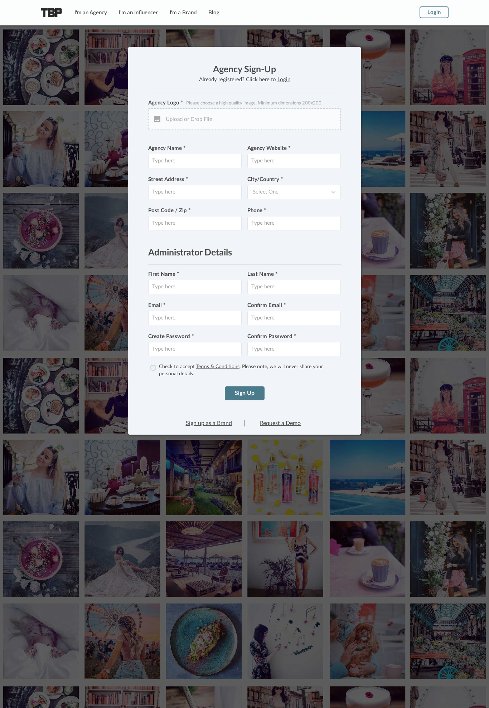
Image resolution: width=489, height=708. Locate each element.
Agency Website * (268, 148)
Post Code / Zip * (169, 210)
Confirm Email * (266, 305)
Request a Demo (280, 423)
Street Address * (168, 179)
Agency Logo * (235, 103)
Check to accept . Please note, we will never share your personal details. (241, 370)
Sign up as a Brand (209, 423)
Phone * (256, 210)
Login (434, 12)
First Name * (163, 274)
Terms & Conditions (217, 366)
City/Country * (265, 179)
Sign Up (245, 393)
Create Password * (171, 336)
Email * (156, 305)
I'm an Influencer (138, 12)
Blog (213, 12)
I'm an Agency (90, 12)
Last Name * (262, 274)
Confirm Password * (271, 336)
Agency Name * (166, 148)
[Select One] (294, 192)
